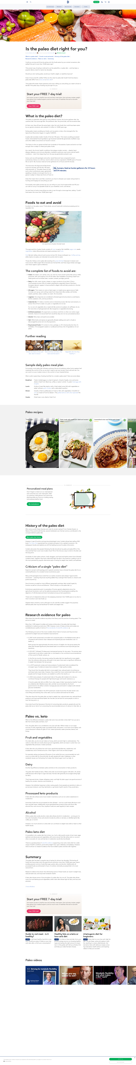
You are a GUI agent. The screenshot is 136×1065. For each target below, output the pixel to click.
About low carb (68, 6)
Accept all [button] (120, 1059)
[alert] (68, 1060)
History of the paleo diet (62, 56)
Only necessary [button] (120, 1062)
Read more (49, 1059)
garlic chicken (47, 388)
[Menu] (27, 2)
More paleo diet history (34, 537)
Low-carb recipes (50, 6)
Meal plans (59, 6)
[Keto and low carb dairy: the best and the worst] (53, 345)
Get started (77, 6)
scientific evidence (47, 843)
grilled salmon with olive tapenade (68, 393)
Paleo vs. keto (42, 59)
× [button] (134, 1057)
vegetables (29, 251)
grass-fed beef (59, 261)
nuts (74, 249)
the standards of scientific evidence (57, 628)
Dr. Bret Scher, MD (50, 53)
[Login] (108, 2)
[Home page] (68, 2)
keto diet (49, 80)
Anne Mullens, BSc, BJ (31, 53)
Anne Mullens (30, 886)
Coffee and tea (75, 255)
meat (53, 249)
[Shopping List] (105, 2)
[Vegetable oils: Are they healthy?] (72, 345)
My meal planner (34, 504)
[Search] (30, 2)
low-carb (42, 80)
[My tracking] (102, 2)
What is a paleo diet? (32, 56)
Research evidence (31, 59)
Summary (51, 59)
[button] (27, 1061)
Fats (27, 255)
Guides (85, 6)
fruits (61, 251)
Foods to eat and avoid (46, 56)
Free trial (96, 2)
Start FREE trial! (34, 106)
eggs (71, 249)
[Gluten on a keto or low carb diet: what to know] (35, 345)
